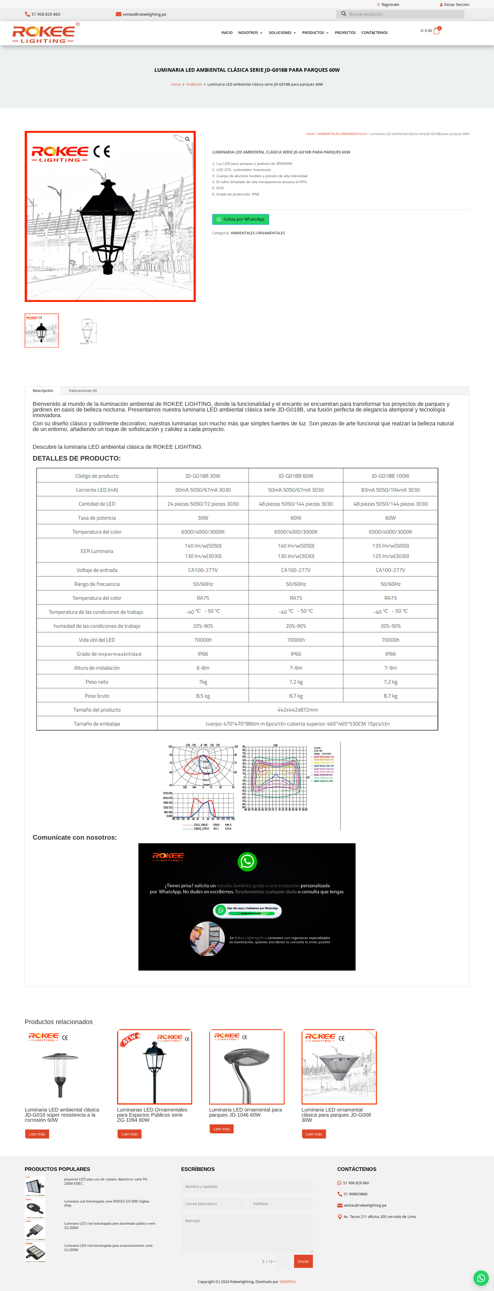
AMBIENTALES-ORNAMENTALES (341, 133)
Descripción (43, 390)
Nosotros (248, 32)
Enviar (303, 1261)
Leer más (37, 1133)
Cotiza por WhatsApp (243, 219)
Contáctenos (374, 32)
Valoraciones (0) (83, 390)
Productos (313, 32)
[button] (187, 139)
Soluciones (280, 32)
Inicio (227, 32)
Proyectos (345, 32)
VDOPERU (288, 1281)
